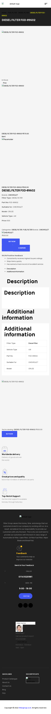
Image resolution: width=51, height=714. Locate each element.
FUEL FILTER (12, 12)
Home (4, 12)
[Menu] (47, 4)
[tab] (28, 268)
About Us (5, 682)
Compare (22, 248)
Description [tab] (22, 281)
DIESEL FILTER (23, 12)
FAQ (3, 693)
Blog (4, 689)
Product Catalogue (9, 679)
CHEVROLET (13, 195)
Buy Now (12, 241)
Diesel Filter (33, 343)
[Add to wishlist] (7, 248)
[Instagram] (30, 605)
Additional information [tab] (18, 314)
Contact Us (6, 686)
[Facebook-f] (20, 605)
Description (11, 269)
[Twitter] (25, 605)
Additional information (15, 271)
